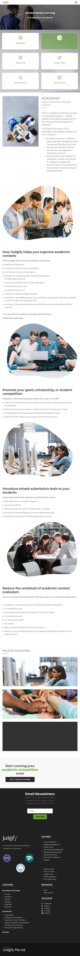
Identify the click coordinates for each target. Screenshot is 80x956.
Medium (47, 913)
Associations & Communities (15, 920)
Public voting (48, 847)
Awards (20, 43)
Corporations (9, 915)
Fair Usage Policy (50, 879)
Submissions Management (53, 850)
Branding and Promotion (53, 852)
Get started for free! (20, 779)
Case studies (48, 893)
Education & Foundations (14, 917)
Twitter (46, 906)
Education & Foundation (40, 668)
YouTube (47, 911)
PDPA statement (50, 877)
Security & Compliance (52, 857)
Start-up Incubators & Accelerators (40, 733)
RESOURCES (47, 884)
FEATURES (46, 836)
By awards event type (11, 890)
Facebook (47, 903)
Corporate (20, 83)
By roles (5, 932)
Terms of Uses (49, 872)
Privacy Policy (49, 869)
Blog (45, 890)
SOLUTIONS (7, 884)
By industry (6, 911)
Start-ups (59, 63)
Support (46, 860)
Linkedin (47, 908)
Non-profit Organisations (40, 701)
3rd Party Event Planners (14, 925)
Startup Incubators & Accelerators (17, 923)
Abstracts (59, 83)
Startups (8, 902)
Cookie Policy (48, 874)
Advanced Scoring (50, 855)
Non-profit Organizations (14, 928)
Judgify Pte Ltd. (14, 950)
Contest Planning (50, 842)
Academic (59, 43)
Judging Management (52, 845)
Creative (20, 63)
